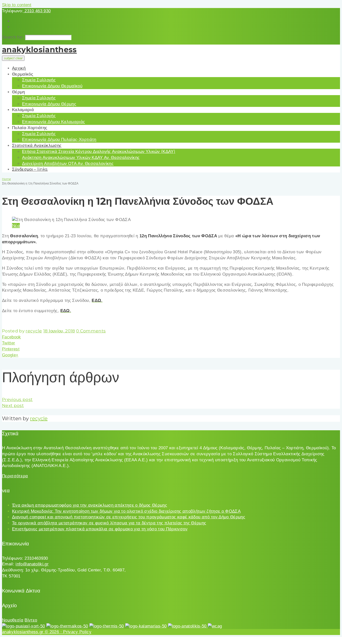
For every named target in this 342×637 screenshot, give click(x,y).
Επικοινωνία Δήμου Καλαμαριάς (53, 121)
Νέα (16, 225)
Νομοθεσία (12, 620)
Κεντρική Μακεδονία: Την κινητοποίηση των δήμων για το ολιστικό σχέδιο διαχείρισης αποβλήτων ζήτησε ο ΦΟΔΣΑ (126, 511)
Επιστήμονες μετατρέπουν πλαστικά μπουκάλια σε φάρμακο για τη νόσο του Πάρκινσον (100, 529)
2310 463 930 (37, 11)
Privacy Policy (77, 631)
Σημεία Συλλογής (39, 79)
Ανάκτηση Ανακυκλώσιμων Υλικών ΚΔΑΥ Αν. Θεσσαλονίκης (80, 157)
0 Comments (91, 330)
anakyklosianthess (39, 49)
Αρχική (19, 68)
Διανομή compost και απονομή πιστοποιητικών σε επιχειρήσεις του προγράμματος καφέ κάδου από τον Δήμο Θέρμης (128, 517)
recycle (34, 330)
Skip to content (16, 5)
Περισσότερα (15, 476)
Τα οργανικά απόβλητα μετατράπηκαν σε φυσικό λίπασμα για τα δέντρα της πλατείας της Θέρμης (109, 523)
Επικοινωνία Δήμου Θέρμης (49, 103)
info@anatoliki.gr (32, 564)
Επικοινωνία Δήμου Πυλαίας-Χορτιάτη (59, 139)
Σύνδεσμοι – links (30, 169)
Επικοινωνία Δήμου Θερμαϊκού (52, 85)
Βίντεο (31, 620)
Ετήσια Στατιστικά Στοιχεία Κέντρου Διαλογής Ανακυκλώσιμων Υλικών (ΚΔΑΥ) (98, 151)
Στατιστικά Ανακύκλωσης (36, 145)
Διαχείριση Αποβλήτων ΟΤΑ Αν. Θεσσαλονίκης (67, 163)
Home (6, 179)
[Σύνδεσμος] (23, 626)
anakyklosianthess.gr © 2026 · (32, 631)
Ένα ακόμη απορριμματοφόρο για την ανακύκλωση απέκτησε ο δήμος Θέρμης (89, 505)
